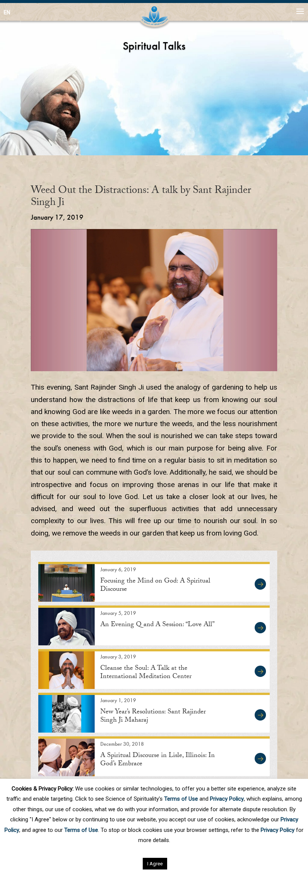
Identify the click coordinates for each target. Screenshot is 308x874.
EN (7, 12)
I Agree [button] (155, 863)
